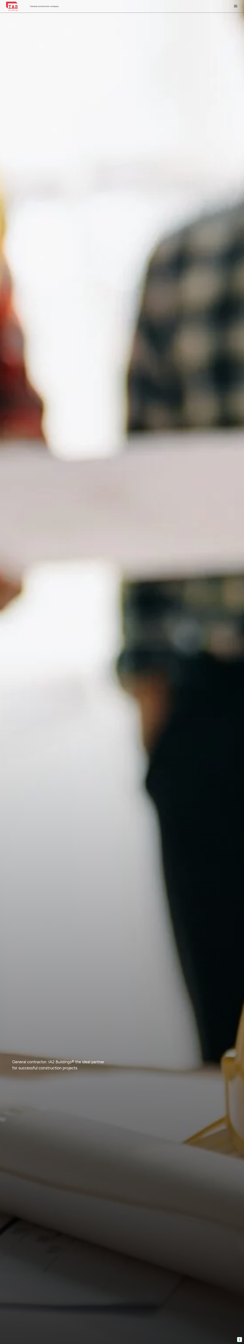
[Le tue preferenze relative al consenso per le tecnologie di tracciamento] (239, 1339)
